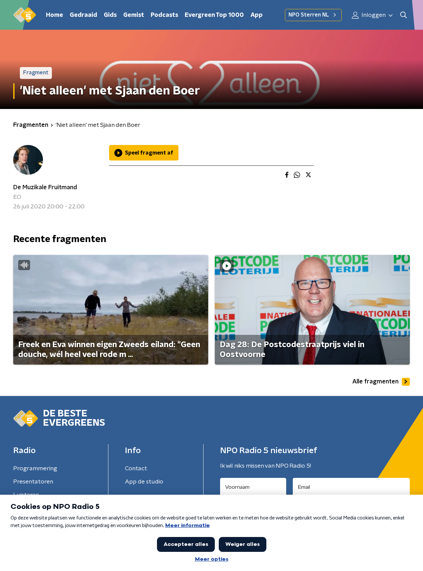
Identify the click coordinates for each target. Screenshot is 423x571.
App (256, 15)
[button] (403, 15)
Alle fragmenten (375, 382)
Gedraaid (83, 15)
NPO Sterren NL (308, 15)
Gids (110, 15)
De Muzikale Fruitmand (45, 188)
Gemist (133, 15)
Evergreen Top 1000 (214, 15)
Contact (136, 469)
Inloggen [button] (373, 15)
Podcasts (164, 15)
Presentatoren (33, 482)
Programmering (35, 469)
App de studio (144, 482)
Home (54, 15)
